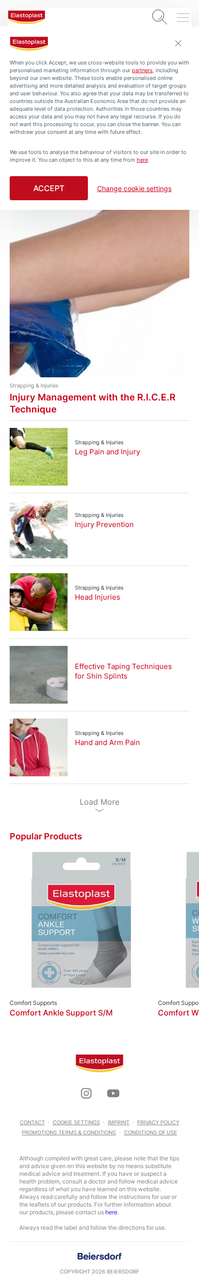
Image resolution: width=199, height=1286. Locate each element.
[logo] (26, 17)
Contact (32, 1122)
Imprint (118, 1122)
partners (142, 70)
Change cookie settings (134, 189)
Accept (48, 188)
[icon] (86, 1093)
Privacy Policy (158, 1122)
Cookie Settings (76, 1122)
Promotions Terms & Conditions (69, 1132)
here (111, 1212)
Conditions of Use (150, 1132)
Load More (99, 802)
